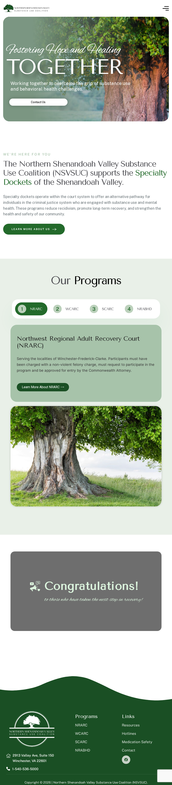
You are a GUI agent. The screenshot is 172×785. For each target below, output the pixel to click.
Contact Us (38, 102)
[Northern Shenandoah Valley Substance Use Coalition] (26, 8)
